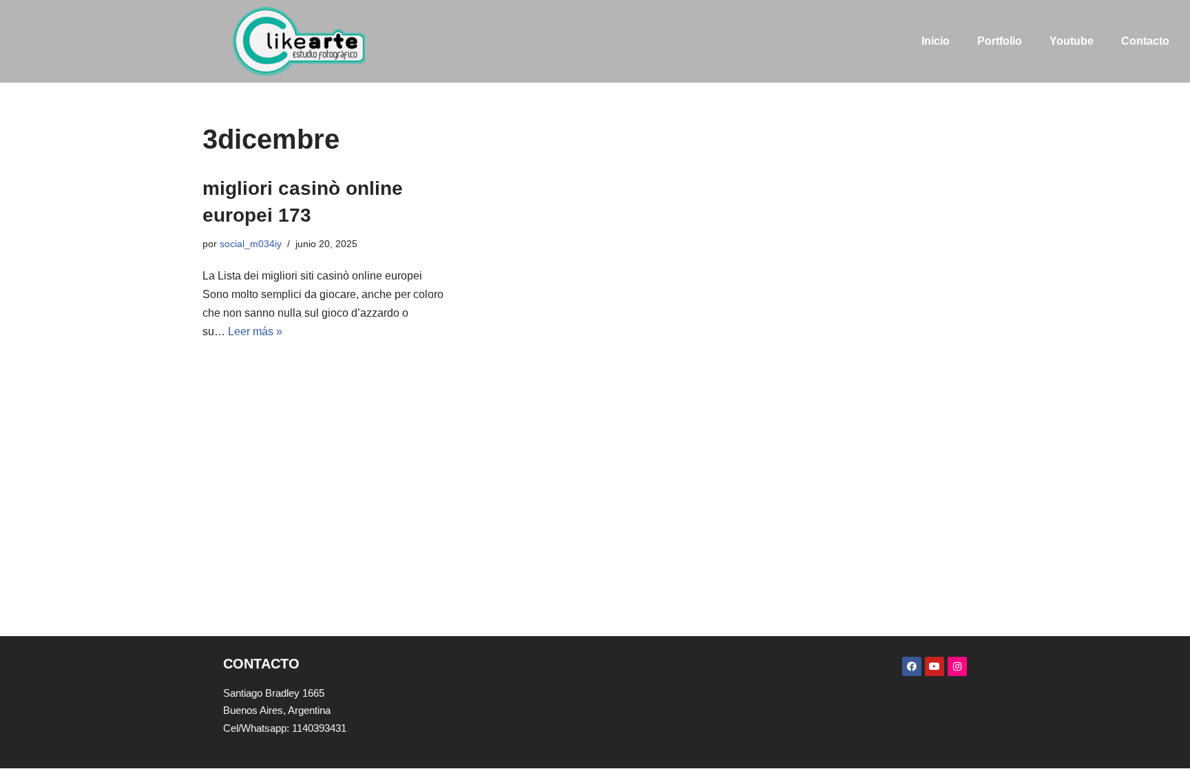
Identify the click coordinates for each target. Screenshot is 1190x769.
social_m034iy (251, 243)
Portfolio (999, 41)
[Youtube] (934, 666)
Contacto (1145, 41)
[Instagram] (957, 666)
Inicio (935, 41)
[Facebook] (911, 666)
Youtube (1072, 41)
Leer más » (255, 331)
